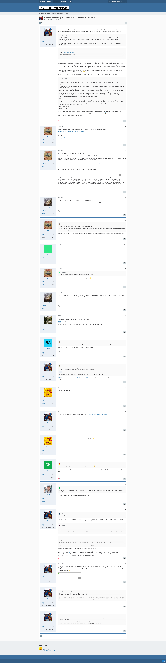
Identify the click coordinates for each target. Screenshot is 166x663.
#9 (125, 315)
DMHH (60, 377)
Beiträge (43, 43)
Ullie (69, 188)
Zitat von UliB (64, 35)
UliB (46, 19)
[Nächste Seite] (43, 23)
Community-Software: (83, 661)
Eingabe (69, 552)
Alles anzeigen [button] (91, 57)
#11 (125, 362)
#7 (125, 268)
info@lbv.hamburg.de (69, 52)
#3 (125, 150)
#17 (125, 509)
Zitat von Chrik (64, 488)
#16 (125, 484)
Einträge (43, 261)
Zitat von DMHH (64, 464)
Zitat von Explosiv (65, 224)
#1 (125, 27)
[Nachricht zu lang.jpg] (69, 575)
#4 (125, 197)
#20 (125, 612)
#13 (125, 411)
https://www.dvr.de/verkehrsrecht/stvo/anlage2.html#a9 (82, 186)
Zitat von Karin (64, 366)
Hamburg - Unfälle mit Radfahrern (65, 138)
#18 (125, 563)
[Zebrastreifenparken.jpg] (110, 169)
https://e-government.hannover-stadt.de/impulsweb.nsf (70, 131)
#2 (125, 126)
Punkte (43, 41)
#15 (125, 460)
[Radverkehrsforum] (83, 7)
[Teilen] (126, 23)
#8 (125, 292)
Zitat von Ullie (64, 341)
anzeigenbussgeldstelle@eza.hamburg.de (98, 414)
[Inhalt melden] (124, 121)
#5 (125, 220)
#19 (125, 587)
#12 (125, 387)
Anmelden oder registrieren (115, 1)
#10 (125, 338)
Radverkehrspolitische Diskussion (49, 650)
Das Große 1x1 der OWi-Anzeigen (84, 377)
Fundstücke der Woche (48, 648)
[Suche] (125, 1)
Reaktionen (44, 40)
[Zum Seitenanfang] (163, 661)
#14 (125, 436)
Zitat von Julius (64, 272)
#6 (125, 244)
